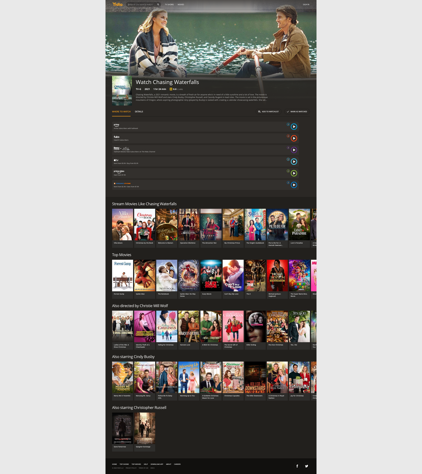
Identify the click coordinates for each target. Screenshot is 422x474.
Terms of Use (143, 468)
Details (139, 111)
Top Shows (124, 464)
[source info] (288, 124)
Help (146, 464)
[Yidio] (118, 5)
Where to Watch (121, 111)
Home (114, 464)
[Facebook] (297, 466)
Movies (181, 4)
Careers (177, 464)
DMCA (152, 468)
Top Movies (136, 464)
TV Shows (169, 4)
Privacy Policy (131, 468)
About (168, 464)
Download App (157, 464)
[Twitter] (306, 466)
